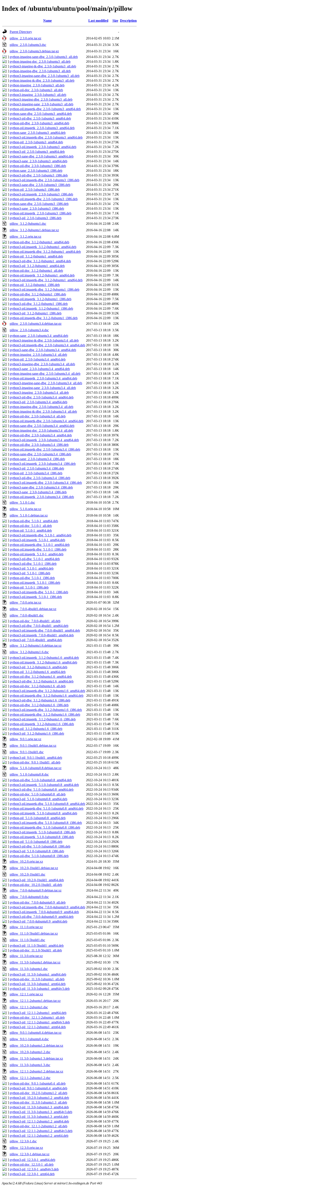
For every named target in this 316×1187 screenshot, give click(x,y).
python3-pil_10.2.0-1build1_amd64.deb (37, 880)
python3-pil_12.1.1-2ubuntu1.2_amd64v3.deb (41, 1131)
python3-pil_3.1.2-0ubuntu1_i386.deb (35, 313)
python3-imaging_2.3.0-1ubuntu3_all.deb (38, 95)
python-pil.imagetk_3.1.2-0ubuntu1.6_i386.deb (42, 724)
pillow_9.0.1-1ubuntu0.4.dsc (29, 1039)
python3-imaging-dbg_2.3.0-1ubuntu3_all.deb (41, 99)
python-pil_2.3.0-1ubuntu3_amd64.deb (36, 142)
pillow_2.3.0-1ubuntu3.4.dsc (29, 330)
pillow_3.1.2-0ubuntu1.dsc (28, 223)
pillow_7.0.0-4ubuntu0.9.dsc (29, 897)
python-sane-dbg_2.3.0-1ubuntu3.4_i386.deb (40, 454)
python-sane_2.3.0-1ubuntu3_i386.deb (36, 170)
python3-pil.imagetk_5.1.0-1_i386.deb (36, 597)
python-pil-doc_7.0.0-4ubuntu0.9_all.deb (38, 902)
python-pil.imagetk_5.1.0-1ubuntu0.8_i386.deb (42, 837)
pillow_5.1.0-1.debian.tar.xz (29, 515)
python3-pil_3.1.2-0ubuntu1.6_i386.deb (37, 733)
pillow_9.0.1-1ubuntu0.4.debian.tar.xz (35, 1032)
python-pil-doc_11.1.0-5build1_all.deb (36, 950)
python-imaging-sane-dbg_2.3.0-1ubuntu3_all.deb (44, 57)
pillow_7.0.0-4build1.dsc (27, 615)
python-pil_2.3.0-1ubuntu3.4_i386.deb (36, 473)
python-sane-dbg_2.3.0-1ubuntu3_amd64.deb (41, 114)
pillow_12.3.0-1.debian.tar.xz (29, 1154)
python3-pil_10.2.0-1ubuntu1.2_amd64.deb (39, 1098)
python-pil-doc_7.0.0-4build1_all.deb (35, 621)
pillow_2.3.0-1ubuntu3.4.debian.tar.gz (35, 323)
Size (115, 20)
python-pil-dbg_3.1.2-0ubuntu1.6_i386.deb (39, 705)
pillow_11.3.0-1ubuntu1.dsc (29, 969)
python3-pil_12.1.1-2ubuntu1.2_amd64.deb (39, 1121)
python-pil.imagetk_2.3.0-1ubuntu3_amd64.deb (42, 128)
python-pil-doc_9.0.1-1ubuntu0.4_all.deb (38, 1083)
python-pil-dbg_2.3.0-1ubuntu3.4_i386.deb (39, 445)
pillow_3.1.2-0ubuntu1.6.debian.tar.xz (35, 645)
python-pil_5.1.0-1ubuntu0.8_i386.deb (36, 841)
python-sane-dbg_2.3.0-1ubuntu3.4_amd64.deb (42, 426)
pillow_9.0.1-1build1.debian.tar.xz (33, 745)
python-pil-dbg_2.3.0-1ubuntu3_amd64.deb (39, 123)
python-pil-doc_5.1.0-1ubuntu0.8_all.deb (38, 794)
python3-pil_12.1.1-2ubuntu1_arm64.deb (38, 1027)
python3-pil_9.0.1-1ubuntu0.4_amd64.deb (38, 1088)
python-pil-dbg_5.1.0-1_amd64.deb (34, 521)
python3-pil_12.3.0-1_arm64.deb (32, 1174)
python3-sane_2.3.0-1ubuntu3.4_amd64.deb (40, 369)
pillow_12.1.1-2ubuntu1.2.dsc (30, 1078)
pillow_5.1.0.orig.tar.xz (25, 509)
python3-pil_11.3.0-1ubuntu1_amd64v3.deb (40, 988)
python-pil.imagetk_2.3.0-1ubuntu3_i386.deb (40, 213)
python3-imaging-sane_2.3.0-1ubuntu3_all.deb (41, 104)
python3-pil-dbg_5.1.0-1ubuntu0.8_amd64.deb (42, 789)
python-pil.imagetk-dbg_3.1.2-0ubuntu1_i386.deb (44, 318)
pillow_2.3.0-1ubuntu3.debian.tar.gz (34, 51)
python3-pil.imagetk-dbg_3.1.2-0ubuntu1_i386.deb (44, 289)
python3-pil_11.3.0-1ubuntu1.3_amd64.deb (39, 1107)
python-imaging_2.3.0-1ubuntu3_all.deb (37, 85)
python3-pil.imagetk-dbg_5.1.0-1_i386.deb (39, 592)
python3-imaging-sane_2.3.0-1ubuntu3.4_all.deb (43, 388)
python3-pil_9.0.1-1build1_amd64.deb (36, 757)
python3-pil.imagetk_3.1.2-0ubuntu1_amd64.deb (43, 247)
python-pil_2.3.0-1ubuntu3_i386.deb (35, 189)
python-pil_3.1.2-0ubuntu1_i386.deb (35, 285)
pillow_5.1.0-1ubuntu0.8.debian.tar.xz (35, 768)
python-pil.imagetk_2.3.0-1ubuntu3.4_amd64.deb (43, 378)
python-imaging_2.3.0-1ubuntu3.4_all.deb (38, 354)
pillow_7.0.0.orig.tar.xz (25, 602)
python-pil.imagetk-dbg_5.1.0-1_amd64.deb (40, 545)
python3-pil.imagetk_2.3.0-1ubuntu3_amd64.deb (43, 147)
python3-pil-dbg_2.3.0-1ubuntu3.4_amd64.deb (42, 397)
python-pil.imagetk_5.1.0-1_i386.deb (35, 582)
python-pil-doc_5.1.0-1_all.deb (31, 526)
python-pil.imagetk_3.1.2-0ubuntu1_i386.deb (40, 299)
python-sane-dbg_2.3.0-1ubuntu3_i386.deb (39, 204)
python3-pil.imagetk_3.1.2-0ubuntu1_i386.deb (41, 308)
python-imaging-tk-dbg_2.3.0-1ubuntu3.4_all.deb (43, 411)
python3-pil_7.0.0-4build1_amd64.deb (36, 640)
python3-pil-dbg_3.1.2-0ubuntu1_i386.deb (39, 304)
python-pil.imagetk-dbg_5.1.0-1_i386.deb (38, 549)
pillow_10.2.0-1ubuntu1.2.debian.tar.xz (36, 1045)
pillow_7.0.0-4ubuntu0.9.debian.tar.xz (35, 890)
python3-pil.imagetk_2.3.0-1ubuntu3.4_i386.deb (43, 463)
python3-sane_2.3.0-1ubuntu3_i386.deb (37, 208)
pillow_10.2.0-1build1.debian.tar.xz (34, 868)
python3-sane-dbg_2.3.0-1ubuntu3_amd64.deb (42, 156)
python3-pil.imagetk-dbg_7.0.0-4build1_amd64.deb (45, 630)
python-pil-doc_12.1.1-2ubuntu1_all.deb (37, 1017)
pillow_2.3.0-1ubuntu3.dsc (28, 45)
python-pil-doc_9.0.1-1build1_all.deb (35, 762)
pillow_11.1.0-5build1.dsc (27, 940)
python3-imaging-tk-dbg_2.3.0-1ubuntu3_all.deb (43, 66)
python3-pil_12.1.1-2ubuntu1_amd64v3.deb (40, 1022)
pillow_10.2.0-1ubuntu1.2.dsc (30, 1052)
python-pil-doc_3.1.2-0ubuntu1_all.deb (36, 270)
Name (47, 20)
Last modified (98, 20)
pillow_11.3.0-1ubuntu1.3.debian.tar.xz (36, 1058)
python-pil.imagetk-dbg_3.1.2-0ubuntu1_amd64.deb (45, 251)
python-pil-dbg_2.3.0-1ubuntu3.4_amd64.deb (41, 435)
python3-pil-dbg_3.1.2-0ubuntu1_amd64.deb (40, 261)
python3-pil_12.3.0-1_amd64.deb (32, 1160)
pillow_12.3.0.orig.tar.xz (26, 1148)
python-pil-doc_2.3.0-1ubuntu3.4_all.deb (38, 416)
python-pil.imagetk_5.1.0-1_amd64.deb (36, 554)
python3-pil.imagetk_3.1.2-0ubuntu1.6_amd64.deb (44, 657)
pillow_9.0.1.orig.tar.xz (25, 739)
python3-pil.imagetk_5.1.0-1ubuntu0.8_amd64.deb (44, 785)
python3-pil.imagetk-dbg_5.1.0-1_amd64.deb (40, 535)
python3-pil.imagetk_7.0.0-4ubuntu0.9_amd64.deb (44, 912)
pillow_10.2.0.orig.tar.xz (26, 861)
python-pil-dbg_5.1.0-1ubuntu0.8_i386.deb (39, 856)
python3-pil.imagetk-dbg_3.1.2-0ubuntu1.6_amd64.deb (47, 691)
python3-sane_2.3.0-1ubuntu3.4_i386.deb (38, 492)
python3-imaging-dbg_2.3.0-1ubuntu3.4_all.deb (42, 364)
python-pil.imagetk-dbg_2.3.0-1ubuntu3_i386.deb (44, 199)
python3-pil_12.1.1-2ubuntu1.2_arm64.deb (39, 1135)
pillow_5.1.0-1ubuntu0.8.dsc (29, 774)
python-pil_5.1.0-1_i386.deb (29, 587)
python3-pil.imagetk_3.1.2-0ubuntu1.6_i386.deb (43, 719)
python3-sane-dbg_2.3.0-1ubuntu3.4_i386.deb (41, 487)
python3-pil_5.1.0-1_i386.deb (30, 573)
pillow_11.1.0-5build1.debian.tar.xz (34, 933)
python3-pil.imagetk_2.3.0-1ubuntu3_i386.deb (41, 194)
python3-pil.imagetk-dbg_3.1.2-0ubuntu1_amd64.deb (46, 280)
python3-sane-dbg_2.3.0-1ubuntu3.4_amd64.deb (43, 350)
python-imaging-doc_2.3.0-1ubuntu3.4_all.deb (41, 430)
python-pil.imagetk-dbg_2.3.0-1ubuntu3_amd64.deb (45, 109)
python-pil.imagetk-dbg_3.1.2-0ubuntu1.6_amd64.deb (46, 695)
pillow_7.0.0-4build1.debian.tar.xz (33, 609)
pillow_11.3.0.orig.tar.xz (26, 956)
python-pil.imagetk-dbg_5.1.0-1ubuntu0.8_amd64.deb (46, 808)
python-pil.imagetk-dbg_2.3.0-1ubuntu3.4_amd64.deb (46, 421)
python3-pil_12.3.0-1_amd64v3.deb (34, 1169)
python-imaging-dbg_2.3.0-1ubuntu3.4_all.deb (41, 407)
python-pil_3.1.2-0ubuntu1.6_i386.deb (36, 729)
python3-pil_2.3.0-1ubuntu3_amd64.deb (37, 151)
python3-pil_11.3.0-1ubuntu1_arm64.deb (38, 984)
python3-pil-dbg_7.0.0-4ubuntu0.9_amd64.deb (42, 916)
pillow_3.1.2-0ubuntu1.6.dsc (29, 652)
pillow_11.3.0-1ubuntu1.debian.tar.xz (35, 962)
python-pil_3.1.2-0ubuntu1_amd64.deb (36, 256)
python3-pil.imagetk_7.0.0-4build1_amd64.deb (42, 635)
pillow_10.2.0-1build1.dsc (27, 874)
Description (128, 20)
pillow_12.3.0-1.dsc (23, 1141)
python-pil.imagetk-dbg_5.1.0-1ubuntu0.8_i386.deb (45, 827)
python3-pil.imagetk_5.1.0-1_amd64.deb (37, 540)
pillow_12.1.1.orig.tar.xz (26, 994)
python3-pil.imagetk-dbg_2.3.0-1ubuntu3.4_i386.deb (46, 482)
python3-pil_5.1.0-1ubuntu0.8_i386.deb (37, 851)
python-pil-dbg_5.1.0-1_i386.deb (32, 578)
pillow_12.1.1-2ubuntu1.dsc (29, 1007)
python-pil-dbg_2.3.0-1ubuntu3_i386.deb (38, 166)
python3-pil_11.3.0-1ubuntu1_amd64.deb (38, 974)
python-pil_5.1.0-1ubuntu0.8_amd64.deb (38, 818)
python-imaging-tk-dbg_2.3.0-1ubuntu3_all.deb (42, 80)
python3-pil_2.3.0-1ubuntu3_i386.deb (35, 218)
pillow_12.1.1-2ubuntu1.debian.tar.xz (35, 1001)
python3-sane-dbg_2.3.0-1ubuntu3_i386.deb (40, 185)
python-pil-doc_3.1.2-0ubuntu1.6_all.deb (38, 686)
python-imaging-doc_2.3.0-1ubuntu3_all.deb (40, 61)
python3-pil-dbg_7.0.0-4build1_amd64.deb (39, 626)
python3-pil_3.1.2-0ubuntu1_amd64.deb (37, 266)
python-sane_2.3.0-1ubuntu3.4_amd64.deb (39, 335)
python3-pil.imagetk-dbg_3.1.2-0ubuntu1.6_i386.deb (46, 710)
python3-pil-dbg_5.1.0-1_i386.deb (33, 563)
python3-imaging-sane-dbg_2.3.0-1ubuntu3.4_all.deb (46, 383)
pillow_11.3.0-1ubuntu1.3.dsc (30, 1065)
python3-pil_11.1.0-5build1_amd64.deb (37, 945)
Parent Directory (21, 32)
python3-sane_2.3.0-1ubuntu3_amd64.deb (38, 161)
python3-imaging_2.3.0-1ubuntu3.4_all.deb (39, 392)
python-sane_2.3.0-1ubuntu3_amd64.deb (38, 132)
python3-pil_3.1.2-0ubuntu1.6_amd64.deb (38, 667)
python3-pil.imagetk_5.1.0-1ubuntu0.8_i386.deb (43, 832)
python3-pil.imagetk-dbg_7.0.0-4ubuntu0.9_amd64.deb (47, 907)
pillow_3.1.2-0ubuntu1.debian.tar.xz (34, 230)
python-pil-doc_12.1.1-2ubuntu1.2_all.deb (38, 1126)
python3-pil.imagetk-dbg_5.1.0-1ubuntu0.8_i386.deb (46, 823)
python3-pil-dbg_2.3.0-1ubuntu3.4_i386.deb (40, 478)
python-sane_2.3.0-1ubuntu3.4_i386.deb (37, 459)
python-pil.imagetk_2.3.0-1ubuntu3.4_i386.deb (42, 497)
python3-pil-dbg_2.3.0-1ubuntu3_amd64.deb (40, 118)
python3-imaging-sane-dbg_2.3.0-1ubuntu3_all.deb (45, 76)
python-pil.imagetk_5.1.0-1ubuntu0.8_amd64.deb (43, 813)
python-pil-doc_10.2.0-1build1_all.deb (36, 885)
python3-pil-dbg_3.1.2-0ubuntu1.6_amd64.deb (42, 681)
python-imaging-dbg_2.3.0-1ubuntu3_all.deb (40, 71)
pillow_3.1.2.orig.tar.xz (25, 236)
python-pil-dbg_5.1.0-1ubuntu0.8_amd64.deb (41, 780)
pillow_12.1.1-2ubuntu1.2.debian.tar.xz (36, 1071)
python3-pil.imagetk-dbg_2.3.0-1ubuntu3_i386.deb (44, 180)
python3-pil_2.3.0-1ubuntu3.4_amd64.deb (38, 402)
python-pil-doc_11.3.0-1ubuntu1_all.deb (37, 979)
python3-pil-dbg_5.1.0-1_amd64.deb (35, 559)
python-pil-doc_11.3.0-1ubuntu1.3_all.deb (38, 1102)
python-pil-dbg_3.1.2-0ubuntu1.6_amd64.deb (41, 676)
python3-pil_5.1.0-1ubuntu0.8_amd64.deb (38, 799)
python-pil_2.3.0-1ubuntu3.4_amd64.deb (38, 359)
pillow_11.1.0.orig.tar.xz (26, 927)
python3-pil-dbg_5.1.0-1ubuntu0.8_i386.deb (40, 846)
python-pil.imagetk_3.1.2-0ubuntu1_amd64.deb (42, 275)
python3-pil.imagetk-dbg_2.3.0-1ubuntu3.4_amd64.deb (47, 345)
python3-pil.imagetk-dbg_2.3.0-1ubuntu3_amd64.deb (46, 137)
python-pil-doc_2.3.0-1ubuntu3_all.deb (36, 90)
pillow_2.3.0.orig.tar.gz (25, 38)
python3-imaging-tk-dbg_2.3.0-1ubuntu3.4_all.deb (44, 340)
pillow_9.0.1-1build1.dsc (27, 752)
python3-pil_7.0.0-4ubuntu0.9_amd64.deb (38, 921)
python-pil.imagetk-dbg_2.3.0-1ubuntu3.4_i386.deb (45, 449)
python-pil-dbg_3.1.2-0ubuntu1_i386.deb (38, 294)
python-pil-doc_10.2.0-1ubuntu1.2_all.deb (38, 1093)
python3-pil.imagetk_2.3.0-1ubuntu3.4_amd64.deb (44, 440)
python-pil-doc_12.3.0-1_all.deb (32, 1164)
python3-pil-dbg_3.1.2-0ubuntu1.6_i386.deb (40, 700)
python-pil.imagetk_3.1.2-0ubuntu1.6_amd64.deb (43, 662)
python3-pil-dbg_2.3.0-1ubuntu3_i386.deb (39, 175)
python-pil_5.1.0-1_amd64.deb (31, 530)
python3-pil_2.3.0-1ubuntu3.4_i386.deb (37, 468)
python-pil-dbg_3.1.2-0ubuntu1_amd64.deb (39, 242)
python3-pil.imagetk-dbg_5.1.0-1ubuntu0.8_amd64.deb (47, 804)
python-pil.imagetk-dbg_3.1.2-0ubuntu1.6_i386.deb (45, 714)
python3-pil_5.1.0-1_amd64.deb (32, 568)
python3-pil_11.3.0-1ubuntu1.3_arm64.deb (39, 1116)
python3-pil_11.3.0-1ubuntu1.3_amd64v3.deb (41, 1112)
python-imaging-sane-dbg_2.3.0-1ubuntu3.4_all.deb (45, 373)
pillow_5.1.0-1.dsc (22, 502)
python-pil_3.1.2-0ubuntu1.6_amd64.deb (38, 672)
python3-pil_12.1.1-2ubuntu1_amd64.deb (38, 1013)
